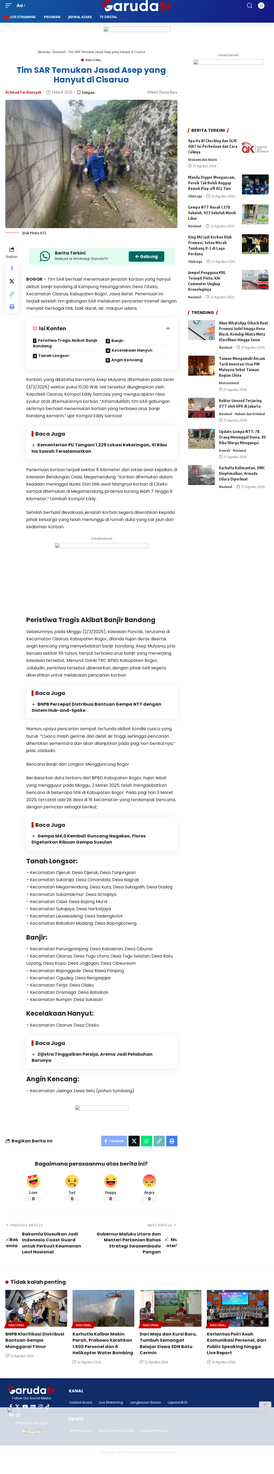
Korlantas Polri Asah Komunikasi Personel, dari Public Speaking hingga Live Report (236, 1343)
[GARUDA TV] (137, 5)
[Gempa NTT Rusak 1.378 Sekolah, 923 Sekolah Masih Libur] (255, 214)
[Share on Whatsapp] (146, 1141)
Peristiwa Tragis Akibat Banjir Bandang (65, 343)
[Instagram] (40, 1407)
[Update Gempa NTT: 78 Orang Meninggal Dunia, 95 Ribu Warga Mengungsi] (201, 439)
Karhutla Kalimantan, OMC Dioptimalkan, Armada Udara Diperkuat (242, 473)
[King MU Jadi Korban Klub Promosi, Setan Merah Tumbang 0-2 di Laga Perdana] (255, 244)
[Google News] (33, 1407)
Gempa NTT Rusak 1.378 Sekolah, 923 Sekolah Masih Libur (212, 213)
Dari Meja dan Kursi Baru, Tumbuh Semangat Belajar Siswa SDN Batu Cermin (168, 1343)
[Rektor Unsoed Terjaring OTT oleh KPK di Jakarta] (201, 408)
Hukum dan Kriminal (250, 414)
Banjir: (117, 340)
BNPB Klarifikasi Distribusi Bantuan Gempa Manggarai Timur (34, 1340)
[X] (17, 1407)
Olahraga (195, 196)
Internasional (229, 383)
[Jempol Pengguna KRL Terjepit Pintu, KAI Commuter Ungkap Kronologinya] (255, 280)
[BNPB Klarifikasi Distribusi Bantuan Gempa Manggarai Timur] (36, 1308)
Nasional (59, 52)
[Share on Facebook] (11, 268)
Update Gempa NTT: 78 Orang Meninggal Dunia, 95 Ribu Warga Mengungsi (242, 437)
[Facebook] (11, 1407)
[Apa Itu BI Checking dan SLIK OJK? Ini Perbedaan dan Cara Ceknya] (255, 148)
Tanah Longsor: (54, 355)
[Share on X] (11, 281)
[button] (9, 5)
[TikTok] (47, 1407)
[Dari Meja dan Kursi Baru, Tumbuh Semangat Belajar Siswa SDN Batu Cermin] (170, 1308)
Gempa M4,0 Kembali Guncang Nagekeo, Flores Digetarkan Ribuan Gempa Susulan (89, 839)
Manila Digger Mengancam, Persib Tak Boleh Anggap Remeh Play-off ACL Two (211, 183)
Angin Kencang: (127, 360)
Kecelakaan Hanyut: (132, 350)
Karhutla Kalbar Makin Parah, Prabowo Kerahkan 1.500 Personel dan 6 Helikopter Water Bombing (103, 1343)
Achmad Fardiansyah (23, 92)
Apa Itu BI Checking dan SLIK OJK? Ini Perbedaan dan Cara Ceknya (212, 146)
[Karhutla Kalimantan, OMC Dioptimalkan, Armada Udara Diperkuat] (201, 475)
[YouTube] (25, 1407)
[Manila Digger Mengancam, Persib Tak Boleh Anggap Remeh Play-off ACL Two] (255, 184)
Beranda (44, 52)
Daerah (224, 450)
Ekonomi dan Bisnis (202, 159)
